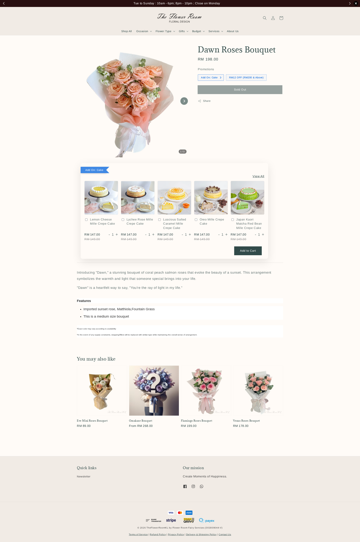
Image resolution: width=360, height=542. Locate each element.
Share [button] (207, 100)
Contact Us (225, 534)
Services (214, 31)
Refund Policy (158, 534)
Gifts (182, 31)
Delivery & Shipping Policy (201, 534)
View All (258, 176)
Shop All (126, 31)
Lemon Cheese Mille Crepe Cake (102, 221)
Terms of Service (138, 534)
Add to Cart (248, 250)
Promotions (206, 69)
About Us (233, 31)
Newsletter (84, 476)
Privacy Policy (176, 534)
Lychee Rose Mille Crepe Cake (140, 221)
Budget (196, 31)
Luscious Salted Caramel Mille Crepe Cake (174, 223)
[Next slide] (184, 101)
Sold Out (240, 89)
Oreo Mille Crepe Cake (212, 221)
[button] (265, 18)
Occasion (142, 31)
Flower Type (164, 31)
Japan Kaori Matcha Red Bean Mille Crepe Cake (249, 223)
